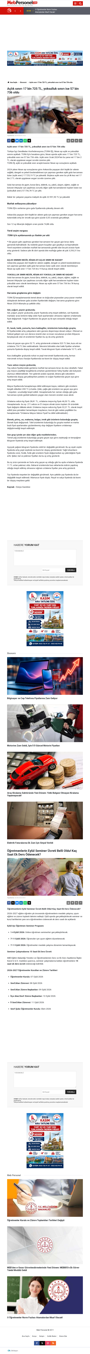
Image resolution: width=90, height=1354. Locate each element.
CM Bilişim (14, 1351)
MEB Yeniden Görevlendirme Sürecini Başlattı (49, 10)
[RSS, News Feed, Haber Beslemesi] (53, 1343)
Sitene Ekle (63, 1336)
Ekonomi (23, 82)
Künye (34, 1336)
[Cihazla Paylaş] (29, 140)
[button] (72, 140)
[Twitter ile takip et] (42, 1343)
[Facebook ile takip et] (37, 1343)
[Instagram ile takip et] (47, 1343)
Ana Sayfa (13, 82)
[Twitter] (13, 140)
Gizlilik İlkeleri (51, 1336)
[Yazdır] (68, 140)
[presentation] (15, 11)
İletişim (41, 1336)
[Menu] (75, 3)
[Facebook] (9, 140)
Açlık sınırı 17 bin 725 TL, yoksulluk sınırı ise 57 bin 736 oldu (51, 82)
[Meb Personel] (22, 3)
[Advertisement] (45, 31)
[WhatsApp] (25, 140)
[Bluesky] (17, 140)
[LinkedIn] (21, 140)
